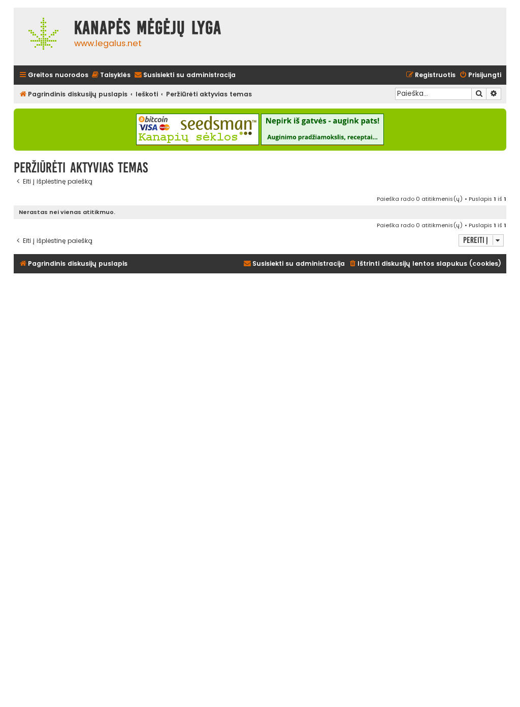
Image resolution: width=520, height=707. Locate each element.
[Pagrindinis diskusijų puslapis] (41, 36)
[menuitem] (111, 75)
